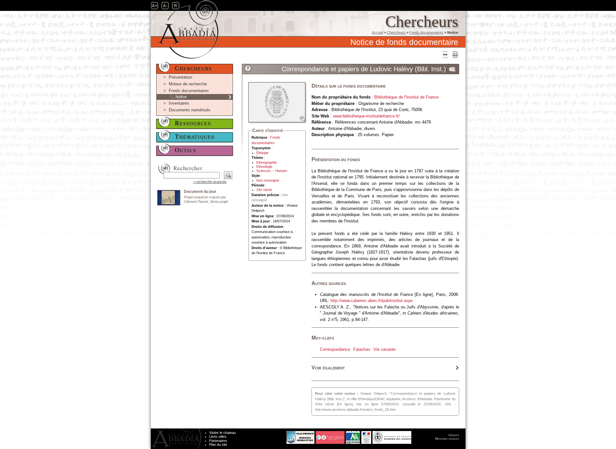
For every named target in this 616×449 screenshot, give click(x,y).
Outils (185, 149)
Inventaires (179, 103)
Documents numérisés (189, 110)
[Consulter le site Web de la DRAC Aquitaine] (366, 435)
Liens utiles (218, 436)
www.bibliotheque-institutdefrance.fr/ (366, 116)
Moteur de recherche (188, 84)
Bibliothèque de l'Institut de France (406, 97)
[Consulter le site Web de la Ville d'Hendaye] (276, 435)
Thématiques (195, 136)
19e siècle (264, 190)
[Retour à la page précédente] (444, 54)
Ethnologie (264, 166)
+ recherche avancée (210, 182)
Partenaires (218, 441)
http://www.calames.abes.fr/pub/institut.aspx (371, 300)
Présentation (180, 77)
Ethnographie (266, 162)
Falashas (361, 349)
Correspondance (335, 349)
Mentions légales (447, 438)
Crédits (454, 435)
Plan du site (218, 444)
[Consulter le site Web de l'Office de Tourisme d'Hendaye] (330, 435)
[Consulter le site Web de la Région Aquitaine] (353, 435)
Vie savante (384, 349)
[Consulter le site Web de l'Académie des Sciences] (391, 435)
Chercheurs (396, 32)
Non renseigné (267, 180)
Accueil (377, 32)
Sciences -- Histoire (271, 171)
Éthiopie (262, 153)
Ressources (193, 122)
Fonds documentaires (426, 32)
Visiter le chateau (222, 433)
